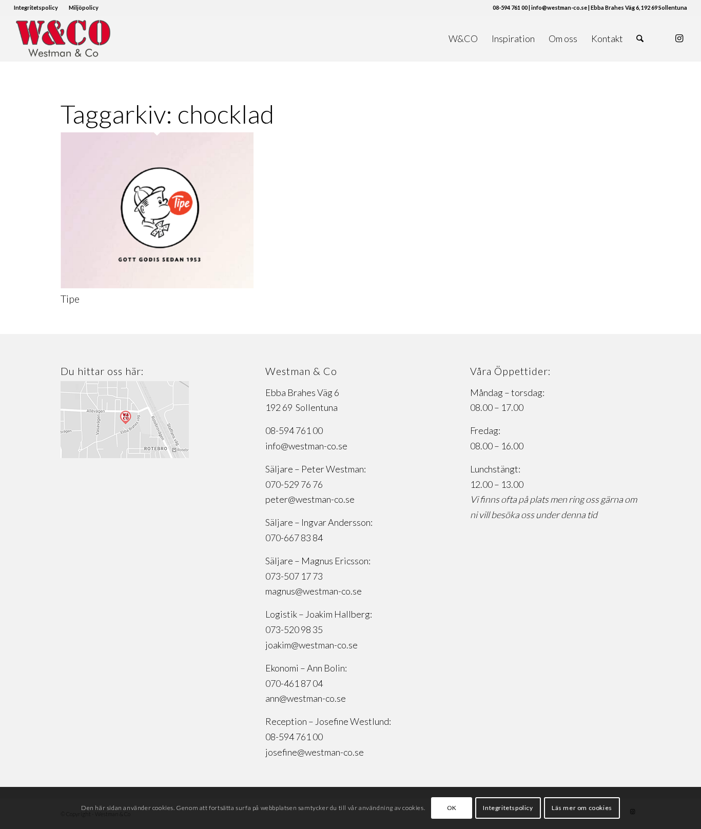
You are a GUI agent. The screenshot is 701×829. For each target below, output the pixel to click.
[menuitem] (39, 7)
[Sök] (640, 38)
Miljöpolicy (84, 7)
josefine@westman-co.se (314, 752)
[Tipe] (157, 284)
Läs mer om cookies (582, 808)
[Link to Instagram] (679, 38)
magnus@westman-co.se (313, 591)
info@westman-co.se (306, 445)
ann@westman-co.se (305, 698)
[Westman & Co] (63, 38)
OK (452, 808)
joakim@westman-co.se (311, 644)
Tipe (70, 298)
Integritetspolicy (36, 7)
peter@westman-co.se (310, 499)
